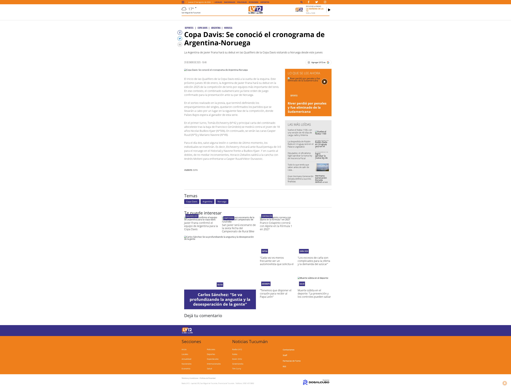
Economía (253, 2)
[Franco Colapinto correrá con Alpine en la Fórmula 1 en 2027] (277, 219)
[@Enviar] (180, 44)
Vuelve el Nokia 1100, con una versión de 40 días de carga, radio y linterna (300, 132)
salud (302, 284)
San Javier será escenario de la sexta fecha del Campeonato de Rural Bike (239, 228)
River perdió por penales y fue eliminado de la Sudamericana (307, 107)
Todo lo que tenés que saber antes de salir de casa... (298, 167)
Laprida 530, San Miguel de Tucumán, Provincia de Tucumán (212, 383)
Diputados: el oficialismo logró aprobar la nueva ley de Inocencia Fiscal (300, 156)
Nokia (234, 354)
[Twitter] (180, 38)
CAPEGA (264, 251)
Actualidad (186, 359)
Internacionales (214, 364)
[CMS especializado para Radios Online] (312, 382)
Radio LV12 (237, 349)
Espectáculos (213, 359)
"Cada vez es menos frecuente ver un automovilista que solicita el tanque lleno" (277, 262)
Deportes (264, 2)
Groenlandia (237, 364)
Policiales (242, 2)
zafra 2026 (304, 251)
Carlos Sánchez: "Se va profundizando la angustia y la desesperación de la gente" (220, 299)
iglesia (220, 285)
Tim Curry (236, 368)
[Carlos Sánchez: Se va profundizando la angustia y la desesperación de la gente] (220, 263)
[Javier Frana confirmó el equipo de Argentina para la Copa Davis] (201, 219)
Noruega (222, 201)
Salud (209, 368)
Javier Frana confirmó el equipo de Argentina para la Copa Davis (201, 226)
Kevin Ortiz (237, 359)
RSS (284, 366)
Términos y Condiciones (190, 378)
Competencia (229, 218)
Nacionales (229, 2)
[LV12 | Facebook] (308, 2)
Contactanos (288, 349)
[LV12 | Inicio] (326, 341)
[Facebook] (180, 32)
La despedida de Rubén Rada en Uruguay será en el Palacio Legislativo (301, 144)
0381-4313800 (248, 383)
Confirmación (267, 216)
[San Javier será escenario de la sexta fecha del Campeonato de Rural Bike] (239, 221)
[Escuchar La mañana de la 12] (329, 10)
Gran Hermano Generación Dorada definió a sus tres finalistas (300, 179)
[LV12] (187, 332)
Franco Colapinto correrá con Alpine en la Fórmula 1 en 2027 (276, 226)
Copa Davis (191, 201)
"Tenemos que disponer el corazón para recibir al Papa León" (275, 293)
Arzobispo (266, 284)
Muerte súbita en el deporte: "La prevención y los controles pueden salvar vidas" (314, 295)
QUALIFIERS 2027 (192, 216)
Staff (285, 355)
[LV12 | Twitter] (316, 2)
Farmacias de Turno (292, 361)
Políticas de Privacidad (207, 378)
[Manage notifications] (505, 383)
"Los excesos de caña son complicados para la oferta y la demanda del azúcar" (314, 261)
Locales (218, 2)
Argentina (207, 201)
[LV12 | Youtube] (310, 330)
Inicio (184, 349)
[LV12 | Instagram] (325, 2)
